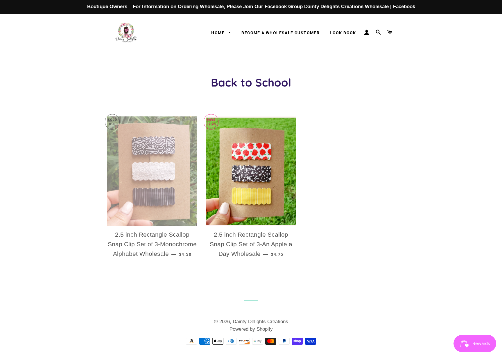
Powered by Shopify (251, 329)
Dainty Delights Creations (260, 321)
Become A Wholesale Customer (280, 32)
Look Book (343, 32)
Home (218, 32)
